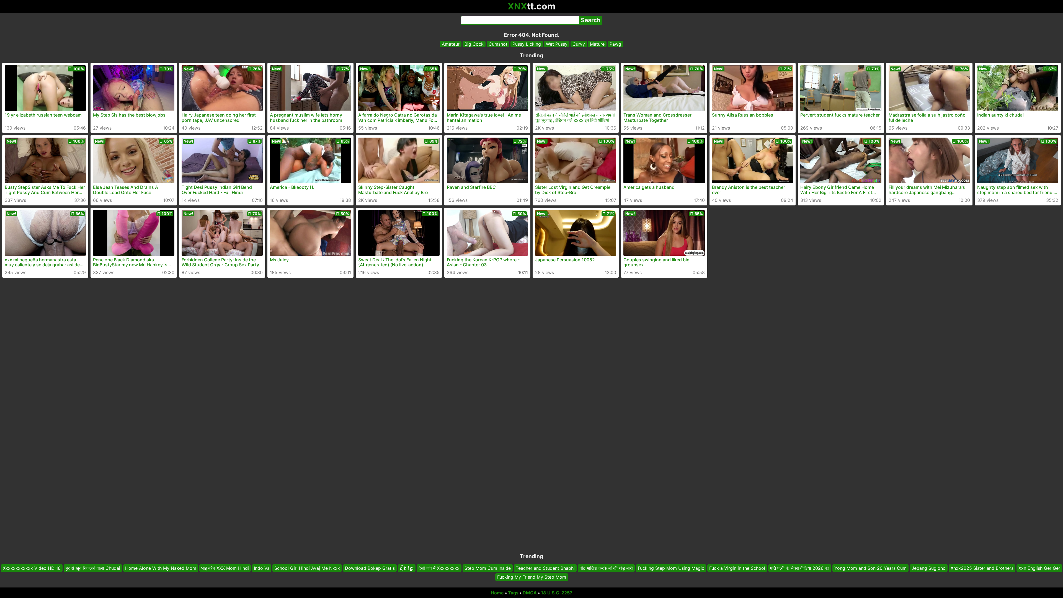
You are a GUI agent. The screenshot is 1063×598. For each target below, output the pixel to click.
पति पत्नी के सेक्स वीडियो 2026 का (799, 568)
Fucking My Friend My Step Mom (531, 577)
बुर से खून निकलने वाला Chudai (93, 568)
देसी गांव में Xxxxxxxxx (439, 568)
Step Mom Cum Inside (488, 568)
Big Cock (474, 44)
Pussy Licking (526, 44)
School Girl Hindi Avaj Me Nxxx (307, 568)
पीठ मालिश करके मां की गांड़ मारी (606, 568)
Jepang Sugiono (929, 568)
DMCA (530, 592)
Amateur (451, 44)
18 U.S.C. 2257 (556, 592)
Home (497, 592)
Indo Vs (261, 568)
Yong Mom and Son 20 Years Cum (870, 568)
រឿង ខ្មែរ (407, 568)
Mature (597, 44)
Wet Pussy (556, 44)
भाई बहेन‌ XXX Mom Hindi (225, 568)
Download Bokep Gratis (370, 568)
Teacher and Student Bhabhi (545, 568)
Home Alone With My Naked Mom (160, 568)
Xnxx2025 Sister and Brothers (982, 568)
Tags (513, 592)
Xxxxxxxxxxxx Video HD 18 (32, 568)
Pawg (615, 44)
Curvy (578, 44)
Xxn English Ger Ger (1039, 568)
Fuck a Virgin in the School (737, 568)
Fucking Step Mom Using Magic (671, 568)
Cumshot (498, 44)
